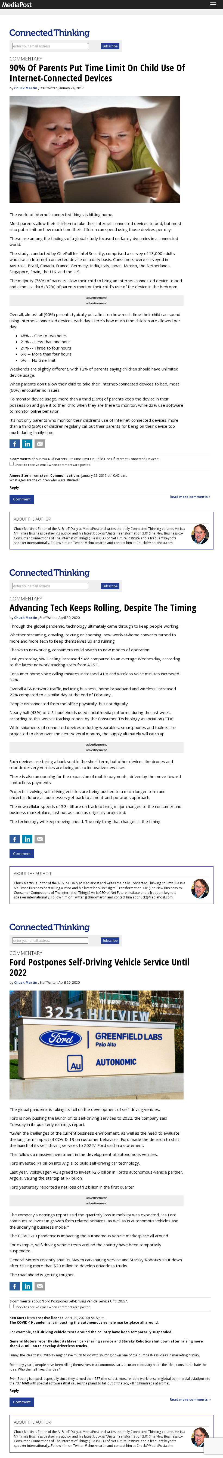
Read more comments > (190, 496)
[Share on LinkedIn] (27, 443)
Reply (14, 487)
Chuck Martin (25, 88)
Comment (21, 499)
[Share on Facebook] (15, 443)
